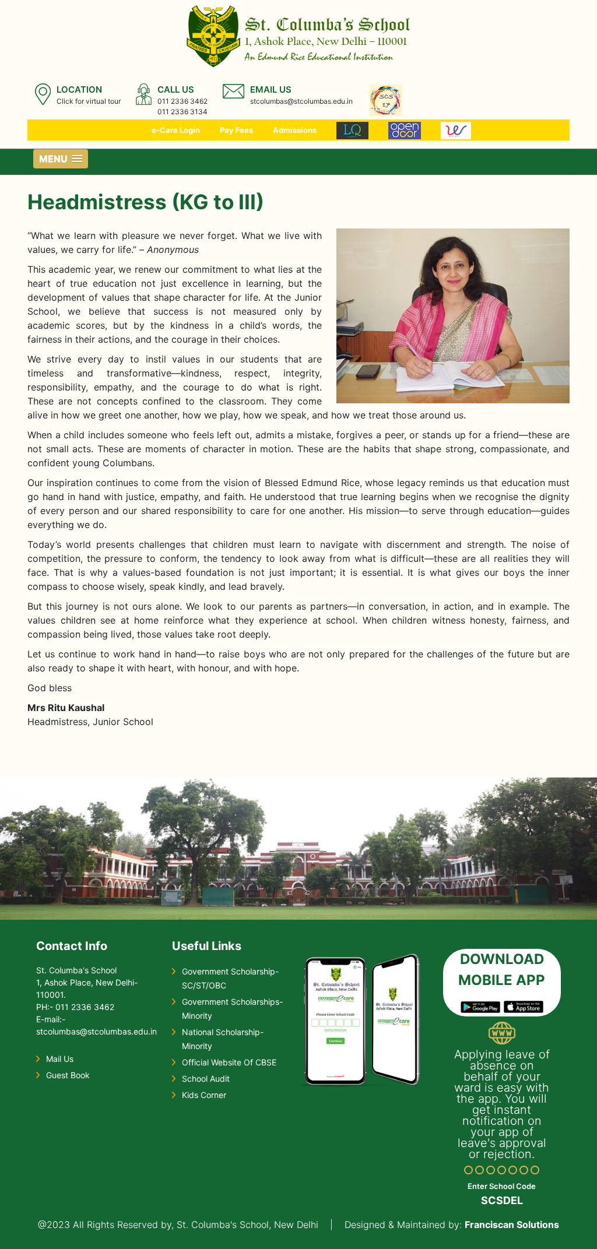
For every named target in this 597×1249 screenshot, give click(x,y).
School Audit (206, 1078)
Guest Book (68, 1075)
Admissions (295, 130)
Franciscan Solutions (512, 1224)
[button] (60, 158)
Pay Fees (236, 130)
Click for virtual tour (89, 101)
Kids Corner (204, 1095)
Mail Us (59, 1059)
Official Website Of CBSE (229, 1062)
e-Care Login (176, 130)
